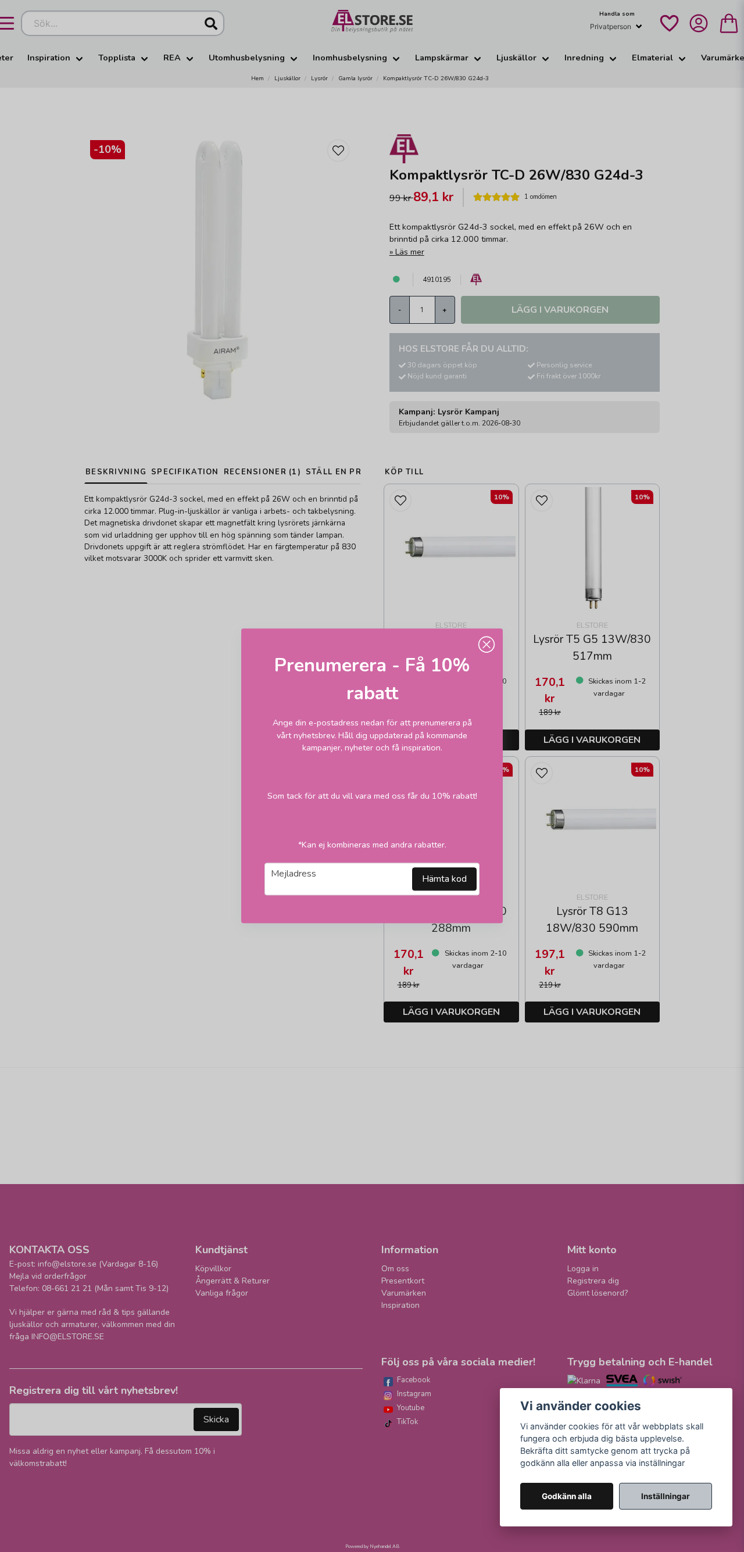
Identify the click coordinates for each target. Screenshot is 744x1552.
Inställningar (665, 1496)
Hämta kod (444, 879)
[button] (486, 644)
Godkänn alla (567, 1496)
